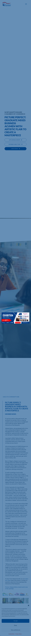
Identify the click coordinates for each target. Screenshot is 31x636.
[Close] (26, 315)
